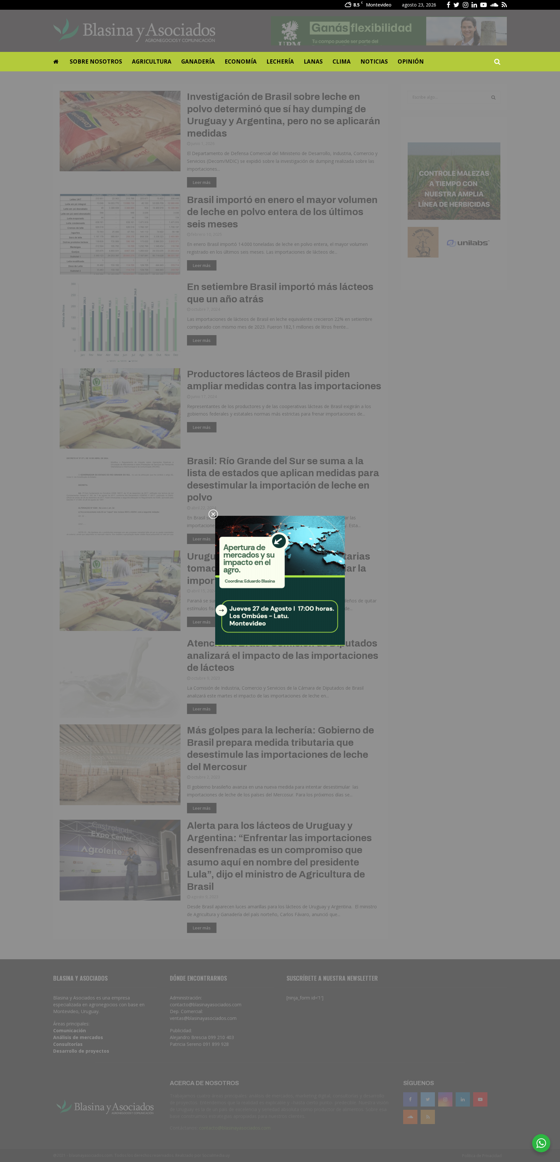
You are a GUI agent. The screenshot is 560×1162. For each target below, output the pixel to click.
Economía (241, 61)
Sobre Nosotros (96, 61)
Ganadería (198, 61)
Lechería (280, 61)
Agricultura (151, 61)
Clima (341, 61)
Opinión (411, 61)
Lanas (313, 61)
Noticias (374, 61)
